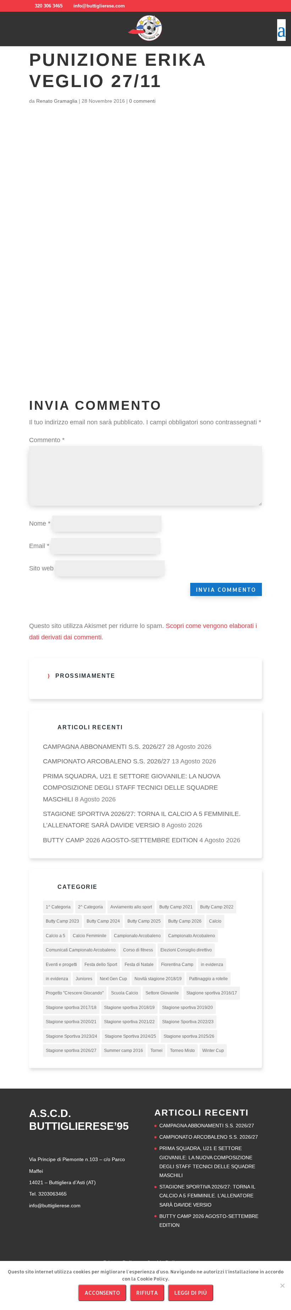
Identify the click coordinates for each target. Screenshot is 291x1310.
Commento (47, 440)
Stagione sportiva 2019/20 (187, 1007)
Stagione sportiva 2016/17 (211, 992)
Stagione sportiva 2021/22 (129, 1021)
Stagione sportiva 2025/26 (189, 1036)
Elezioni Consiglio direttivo (186, 949)
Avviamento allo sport (131, 906)
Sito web (41, 568)
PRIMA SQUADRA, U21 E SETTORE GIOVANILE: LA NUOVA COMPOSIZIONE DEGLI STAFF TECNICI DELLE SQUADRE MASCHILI (131, 788)
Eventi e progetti (61, 964)
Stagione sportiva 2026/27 (71, 1050)
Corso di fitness (138, 949)
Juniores (84, 978)
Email (39, 545)
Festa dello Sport (100, 964)
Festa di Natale (139, 964)
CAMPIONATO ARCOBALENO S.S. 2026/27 (106, 761)
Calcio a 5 (55, 935)
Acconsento (102, 1292)
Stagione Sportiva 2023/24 (71, 1036)
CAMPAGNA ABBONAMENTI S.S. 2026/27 (104, 746)
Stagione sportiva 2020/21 (71, 1021)
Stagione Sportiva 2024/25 (130, 1036)
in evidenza (212, 964)
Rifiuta (147, 1292)
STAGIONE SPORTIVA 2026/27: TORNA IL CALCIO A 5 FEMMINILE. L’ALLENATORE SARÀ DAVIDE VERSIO (207, 1195)
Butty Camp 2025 (144, 921)
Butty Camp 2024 (103, 921)
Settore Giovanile (162, 992)
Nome (39, 523)
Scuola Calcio (124, 992)
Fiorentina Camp (177, 964)
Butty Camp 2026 (185, 921)
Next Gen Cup (113, 978)
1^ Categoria (58, 906)
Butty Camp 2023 (62, 921)
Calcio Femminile (89, 935)
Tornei (156, 1050)
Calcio (215, 921)
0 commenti (142, 101)
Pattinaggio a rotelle (208, 978)
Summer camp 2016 (123, 1050)
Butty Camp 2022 (217, 906)
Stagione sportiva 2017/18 (71, 1007)
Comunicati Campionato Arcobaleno (81, 949)
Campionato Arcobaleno (137, 935)
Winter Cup (213, 1050)
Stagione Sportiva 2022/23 (188, 1021)
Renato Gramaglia (56, 101)
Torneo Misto (182, 1050)
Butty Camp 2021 (176, 906)
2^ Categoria (90, 906)
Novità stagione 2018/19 (158, 978)
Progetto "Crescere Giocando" (75, 992)
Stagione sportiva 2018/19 (129, 1007)
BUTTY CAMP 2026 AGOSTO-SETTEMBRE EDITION (120, 840)
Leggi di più (190, 1292)
